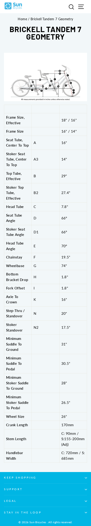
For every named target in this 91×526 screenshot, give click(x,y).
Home (22, 19)
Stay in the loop (23, 512)
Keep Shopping (20, 477)
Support (13, 489)
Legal (10, 501)
